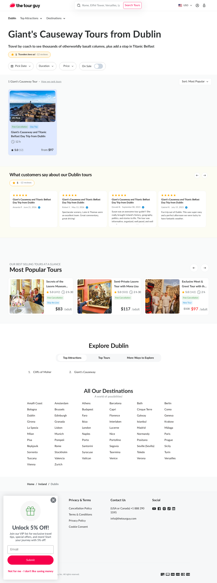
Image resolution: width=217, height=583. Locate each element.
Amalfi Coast (34, 403)
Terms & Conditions (80, 514)
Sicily (167, 446)
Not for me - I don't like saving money (30, 571)
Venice (113, 458)
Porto (85, 440)
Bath (140, 403)
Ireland (42, 484)
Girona (31, 421)
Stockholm (61, 452)
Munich (59, 434)
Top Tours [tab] (104, 358)
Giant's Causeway (84, 372)
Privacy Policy (77, 520)
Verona (141, 458)
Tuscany (32, 458)
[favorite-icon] (49, 96)
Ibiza (84, 421)
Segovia (114, 446)
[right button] (205, 268)
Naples (86, 434)
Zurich (58, 464)
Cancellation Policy (80, 508)
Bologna (32, 409)
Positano (142, 440)
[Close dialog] (53, 500)
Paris (167, 434)
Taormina (115, 452)
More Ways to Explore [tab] (140, 358)
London (86, 427)
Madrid (141, 427)
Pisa (29, 440)
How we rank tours (51, 81)
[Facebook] (159, 509)
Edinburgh (61, 415)
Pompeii (59, 440)
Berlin (167, 403)
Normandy (143, 434)
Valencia (60, 458)
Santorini (87, 446)
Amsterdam (61, 403)
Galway (141, 415)
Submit (30, 560)
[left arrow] (197, 175)
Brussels (59, 409)
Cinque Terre (144, 409)
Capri (113, 409)
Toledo (141, 452)
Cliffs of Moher (42, 372)
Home (30, 484)
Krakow (169, 421)
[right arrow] (205, 175)
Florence (115, 415)
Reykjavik (32, 446)
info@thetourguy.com (123, 518)
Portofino (115, 440)
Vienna (31, 464)
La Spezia (32, 427)
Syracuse (87, 452)
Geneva (168, 415)
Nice (112, 434)
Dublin (12, 18)
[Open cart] (204, 5)
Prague (168, 440)
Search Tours (132, 5)
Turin (167, 452)
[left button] (194, 268)
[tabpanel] (108, 372)
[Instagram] (164, 509)
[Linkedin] (173, 508)
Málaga (168, 427)
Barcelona (115, 403)
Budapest (87, 409)
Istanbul (141, 421)
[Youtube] (154, 509)
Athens (86, 403)
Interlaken (115, 421)
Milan (30, 434)
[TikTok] (169, 508)
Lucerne (114, 427)
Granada (60, 421)
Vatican (86, 458)
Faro (84, 415)
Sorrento (32, 452)
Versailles (170, 458)
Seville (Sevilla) (145, 446)
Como (168, 409)
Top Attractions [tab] (72, 358)
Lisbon (58, 427)
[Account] (197, 5)
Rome (58, 446)
